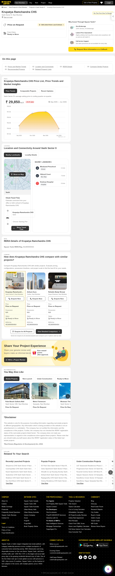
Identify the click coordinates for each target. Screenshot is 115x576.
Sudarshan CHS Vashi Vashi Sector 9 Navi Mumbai (20, 475)
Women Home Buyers (98, 526)
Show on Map (18, 174)
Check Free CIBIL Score (77, 523)
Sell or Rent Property (90, 2)
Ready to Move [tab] (63, 379)
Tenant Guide (95, 521)
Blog (92, 501)
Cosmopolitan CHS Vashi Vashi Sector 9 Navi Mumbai (20, 469)
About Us (5, 501)
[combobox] (20, 221)
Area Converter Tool (75, 532)
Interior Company (29, 515)
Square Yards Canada (31, 501)
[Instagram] (94, 557)
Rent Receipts (73, 521)
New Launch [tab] (27, 379)
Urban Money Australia (31, 512)
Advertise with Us (52, 518)
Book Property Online (31, 526)
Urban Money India (30, 509)
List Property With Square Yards (56, 504)
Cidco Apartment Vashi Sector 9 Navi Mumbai (55, 469)
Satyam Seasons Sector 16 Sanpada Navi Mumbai (90, 475)
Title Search (72, 504)
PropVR (26, 521)
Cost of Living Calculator (77, 509)
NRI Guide (94, 523)
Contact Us (5, 518)
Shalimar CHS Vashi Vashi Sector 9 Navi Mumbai (20, 478)
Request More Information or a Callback (92, 49)
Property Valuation (75, 501)
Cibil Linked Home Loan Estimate (51, 25)
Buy (31, 3)
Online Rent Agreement (76, 518)
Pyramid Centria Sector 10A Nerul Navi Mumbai (90, 472)
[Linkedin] (85, 557)
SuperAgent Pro (51, 529)
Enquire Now (16, 299)
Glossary (94, 504)
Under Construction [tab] (44, 379)
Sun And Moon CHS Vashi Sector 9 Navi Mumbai (20, 481)
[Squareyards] (6, 3)
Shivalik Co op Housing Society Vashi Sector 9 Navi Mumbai (55, 472)
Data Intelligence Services (54, 523)
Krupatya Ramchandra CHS (16, 292)
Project (43, 3)
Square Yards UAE (30, 504)
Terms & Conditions (8, 527)
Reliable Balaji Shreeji (56, 292)
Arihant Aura (31, 292)
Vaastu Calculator (74, 506)
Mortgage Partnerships (53, 526)
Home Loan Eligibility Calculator (79, 526)
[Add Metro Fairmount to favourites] (54, 385)
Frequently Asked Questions (11, 512)
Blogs (50, 3)
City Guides (95, 512)
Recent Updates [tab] (47, 91)
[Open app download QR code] (113, 16)
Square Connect (51, 506)
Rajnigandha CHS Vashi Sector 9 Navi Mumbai (55, 478)
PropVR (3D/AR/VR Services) (56, 515)
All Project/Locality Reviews (78, 515)
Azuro (26, 518)
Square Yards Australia (31, 506)
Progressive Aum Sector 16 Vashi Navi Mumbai (90, 469)
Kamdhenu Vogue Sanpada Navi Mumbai (90, 481)
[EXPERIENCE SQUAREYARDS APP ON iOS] (102, 547)
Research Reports (97, 509)
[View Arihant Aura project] (36, 281)
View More (9, 483)
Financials (5, 509)
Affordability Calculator (76, 512)
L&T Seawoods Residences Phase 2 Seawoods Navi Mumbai (90, 466)
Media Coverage (7, 506)
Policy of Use (6, 530)
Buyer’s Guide (95, 515)
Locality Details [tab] (31, 155)
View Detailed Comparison (48, 331)
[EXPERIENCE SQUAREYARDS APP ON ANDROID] (86, 547)
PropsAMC (27, 523)
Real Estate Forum (97, 506)
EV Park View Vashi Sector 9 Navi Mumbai (55, 466)
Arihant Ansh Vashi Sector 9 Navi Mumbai (55, 475)
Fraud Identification (8, 533)
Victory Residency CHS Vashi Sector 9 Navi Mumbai (55, 481)
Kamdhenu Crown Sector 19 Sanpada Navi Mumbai (90, 478)
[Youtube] (90, 557)
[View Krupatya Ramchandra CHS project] (15, 281)
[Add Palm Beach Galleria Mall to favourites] (27, 385)
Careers (4, 504)
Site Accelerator (51, 512)
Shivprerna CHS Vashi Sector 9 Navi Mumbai (20, 466)
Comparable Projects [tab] (28, 91)
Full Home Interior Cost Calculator (80, 529)
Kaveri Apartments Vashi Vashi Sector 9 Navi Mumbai (20, 472)
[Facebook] (80, 557)
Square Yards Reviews (9, 515)
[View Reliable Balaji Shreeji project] (57, 281)
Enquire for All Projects (23, 331)
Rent (36, 3)
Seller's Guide (95, 518)
